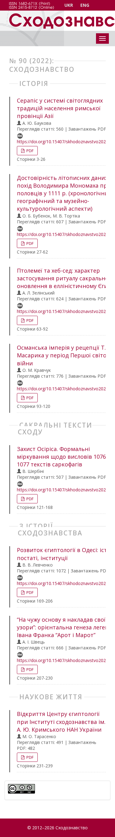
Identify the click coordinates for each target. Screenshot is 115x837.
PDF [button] (29, 150)
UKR (68, 5)
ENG (84, 5)
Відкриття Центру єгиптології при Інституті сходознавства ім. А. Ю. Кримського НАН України (61, 721)
